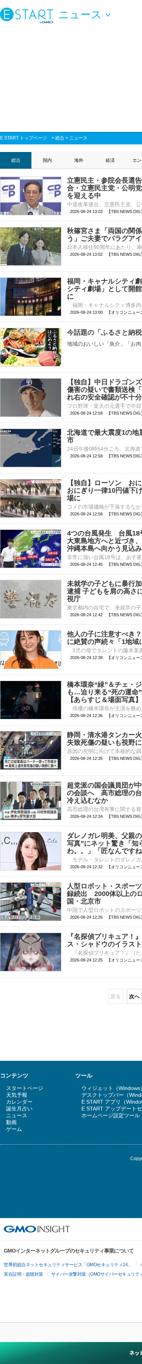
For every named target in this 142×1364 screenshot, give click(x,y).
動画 (11, 1122)
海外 (78, 160)
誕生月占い (19, 1109)
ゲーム (14, 1129)
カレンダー (19, 1102)
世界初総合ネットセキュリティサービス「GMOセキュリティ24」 (68, 1264)
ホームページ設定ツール (110, 1115)
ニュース (78, 138)
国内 (47, 160)
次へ (134, 996)
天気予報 (16, 1095)
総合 (59, 138)
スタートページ (24, 1088)
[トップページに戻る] (28, 15)
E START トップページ (23, 138)
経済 (110, 160)
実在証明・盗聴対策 (23, 1274)
